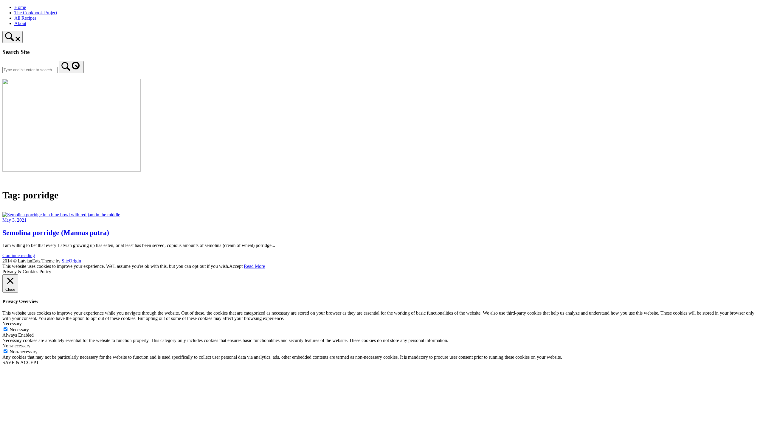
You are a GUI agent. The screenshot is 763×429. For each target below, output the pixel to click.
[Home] (71, 169)
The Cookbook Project (35, 12)
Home (20, 7)
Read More (254, 266)
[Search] (71, 67)
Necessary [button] (12, 323)
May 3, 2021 (14, 220)
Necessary (19, 329)
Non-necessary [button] (16, 345)
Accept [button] (236, 266)
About (20, 23)
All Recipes (25, 18)
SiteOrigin (71, 260)
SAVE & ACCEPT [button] (20, 362)
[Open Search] (12, 37)
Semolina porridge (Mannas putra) (55, 233)
